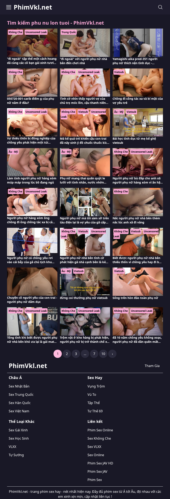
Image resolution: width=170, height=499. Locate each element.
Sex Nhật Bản (19, 386)
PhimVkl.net (33, 7)
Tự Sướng (16, 455)
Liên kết (95, 421)
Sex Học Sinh (19, 438)
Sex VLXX (94, 446)
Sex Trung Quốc (21, 394)
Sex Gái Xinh (18, 430)
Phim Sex (94, 479)
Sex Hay (94, 377)
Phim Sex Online (100, 430)
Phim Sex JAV (97, 471)
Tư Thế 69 (95, 411)
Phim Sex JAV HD (100, 463)
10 (103, 353)
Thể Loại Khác (21, 421)
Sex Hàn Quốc (20, 403)
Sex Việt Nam (19, 411)
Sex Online (95, 455)
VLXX (12, 446)
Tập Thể (93, 403)
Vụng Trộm (96, 386)
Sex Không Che (99, 438)
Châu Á (15, 377)
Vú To (91, 394)
